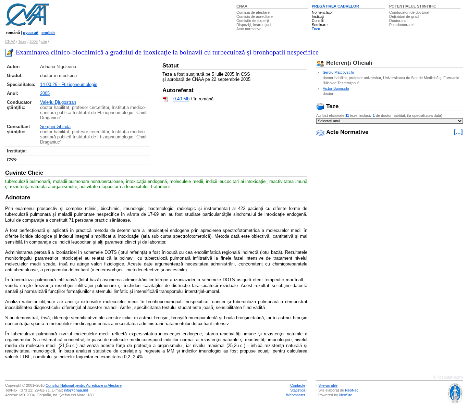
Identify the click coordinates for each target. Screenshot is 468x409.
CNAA (241, 6)
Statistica (297, 390)
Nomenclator (322, 12)
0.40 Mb (181, 99)
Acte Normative (346, 132)
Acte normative (248, 29)
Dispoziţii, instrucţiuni (253, 25)
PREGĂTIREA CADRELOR (335, 6)
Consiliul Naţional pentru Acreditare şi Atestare (84, 385)
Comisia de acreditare (254, 16)
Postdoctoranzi (401, 25)
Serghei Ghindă (55, 126)
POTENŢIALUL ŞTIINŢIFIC (412, 6)
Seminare (320, 25)
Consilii (317, 20)
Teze (316, 29)
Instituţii (318, 16)
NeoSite (345, 395)
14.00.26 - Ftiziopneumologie (68, 84)
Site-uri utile (327, 385)
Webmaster (295, 395)
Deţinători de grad (404, 16)
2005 (33, 41)
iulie (44, 41)
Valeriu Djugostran (58, 102)
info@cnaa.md (76, 390)
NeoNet (351, 390)
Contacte (297, 385)
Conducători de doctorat (409, 12)
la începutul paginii (448, 377)
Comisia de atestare (253, 12)
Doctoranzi (398, 20)
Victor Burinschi (336, 88)
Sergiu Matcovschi (338, 72)
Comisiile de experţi (252, 20)
